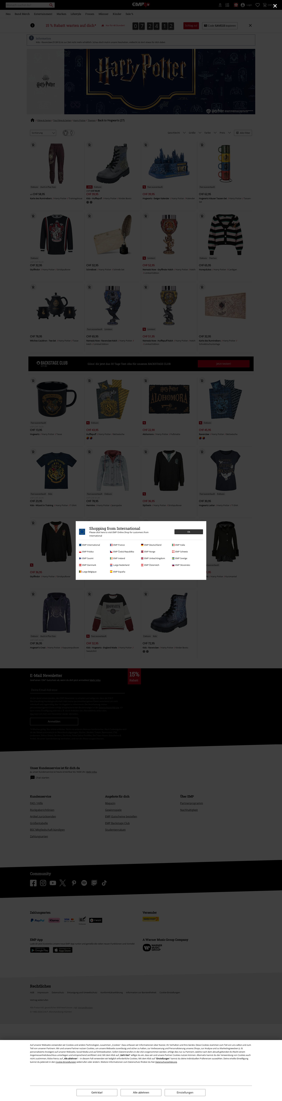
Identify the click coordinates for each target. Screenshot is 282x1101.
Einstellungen (185, 1092)
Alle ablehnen (141, 1092)
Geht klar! (96, 1092)
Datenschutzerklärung (166, 1061)
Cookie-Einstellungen (66, 1061)
